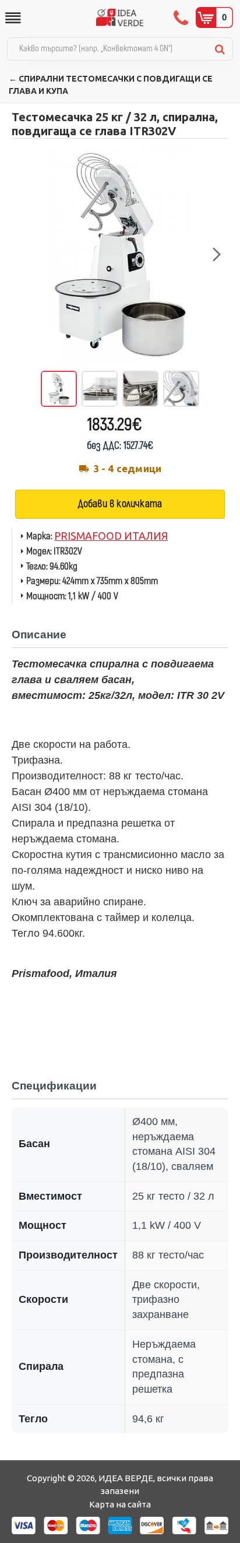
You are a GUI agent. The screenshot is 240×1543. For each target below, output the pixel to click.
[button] (23, 254)
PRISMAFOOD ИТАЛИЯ (111, 536)
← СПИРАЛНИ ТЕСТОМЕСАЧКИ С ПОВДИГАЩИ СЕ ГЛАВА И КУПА (111, 85)
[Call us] (182, 17)
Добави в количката (120, 504)
